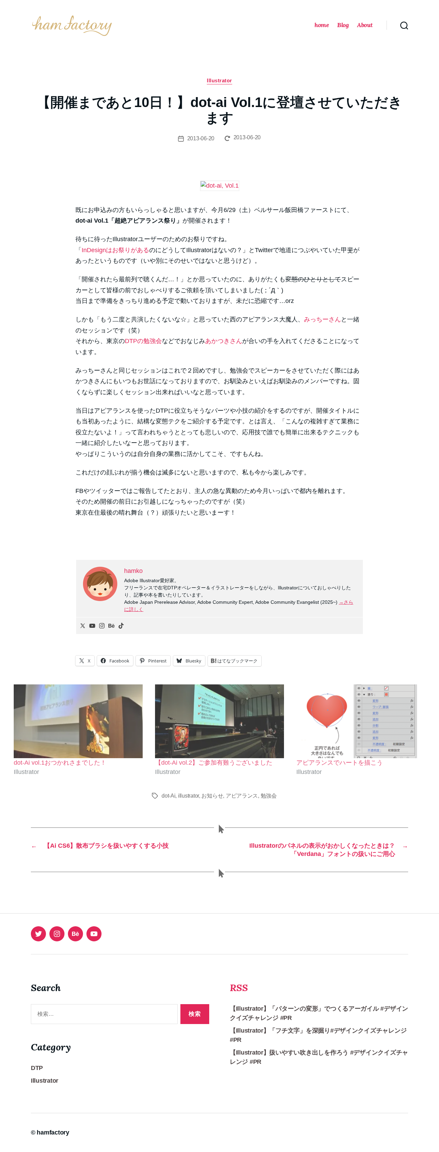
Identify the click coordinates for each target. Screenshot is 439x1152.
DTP (37, 1068)
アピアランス (242, 796)
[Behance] (111, 626)
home (322, 25)
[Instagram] (102, 626)
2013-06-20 (200, 138)
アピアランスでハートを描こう (339, 762)
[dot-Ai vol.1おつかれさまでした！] (78, 721)
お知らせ (212, 796)
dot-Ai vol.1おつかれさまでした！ (60, 762)
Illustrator (219, 80)
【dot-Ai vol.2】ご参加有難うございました (213, 762)
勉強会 (269, 796)
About (365, 25)
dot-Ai (168, 796)
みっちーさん (322, 319)
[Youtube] (92, 626)
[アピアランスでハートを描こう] (360, 721)
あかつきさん (223, 341)
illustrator (188, 796)
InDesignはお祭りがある (115, 250)
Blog (342, 25)
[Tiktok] (121, 626)
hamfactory (53, 1132)
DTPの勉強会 (143, 341)
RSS (239, 987)
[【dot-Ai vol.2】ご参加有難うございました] (219, 721)
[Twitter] (83, 626)
